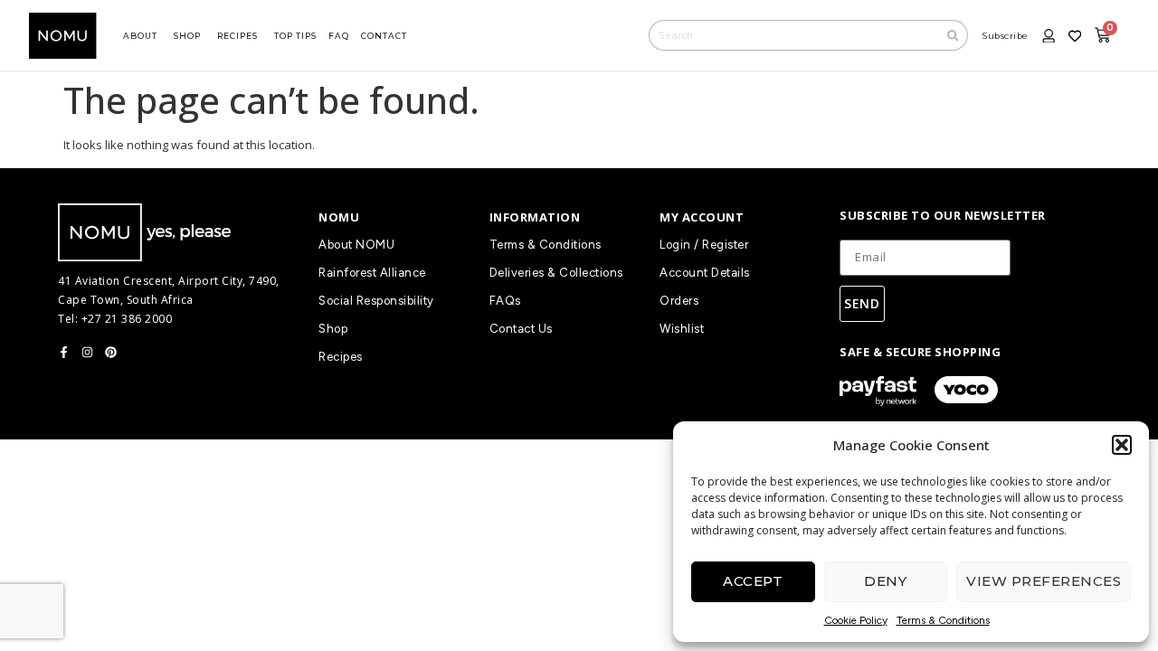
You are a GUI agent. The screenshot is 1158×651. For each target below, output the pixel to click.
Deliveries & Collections (556, 272)
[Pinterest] (111, 352)
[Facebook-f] (64, 352)
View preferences (1043, 581)
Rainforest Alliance (372, 272)
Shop (332, 328)
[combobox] (793, 35)
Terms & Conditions (943, 620)
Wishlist (682, 328)
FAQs (505, 300)
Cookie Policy (855, 620)
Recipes (340, 356)
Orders (679, 300)
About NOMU (356, 244)
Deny (885, 581)
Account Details (705, 272)
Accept (753, 581)
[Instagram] (87, 352)
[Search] (953, 35)
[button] (1122, 445)
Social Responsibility (376, 300)
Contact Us (521, 328)
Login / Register (704, 244)
